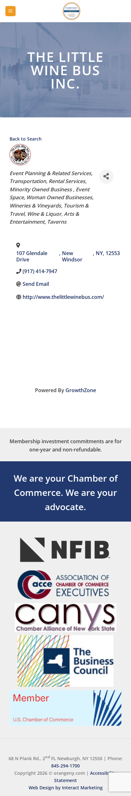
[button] (10, 11)
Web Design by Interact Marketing (66, 788)
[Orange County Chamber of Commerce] (71, 11)
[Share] (106, 176)
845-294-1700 (65, 766)
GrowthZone (81, 390)
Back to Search (26, 139)
